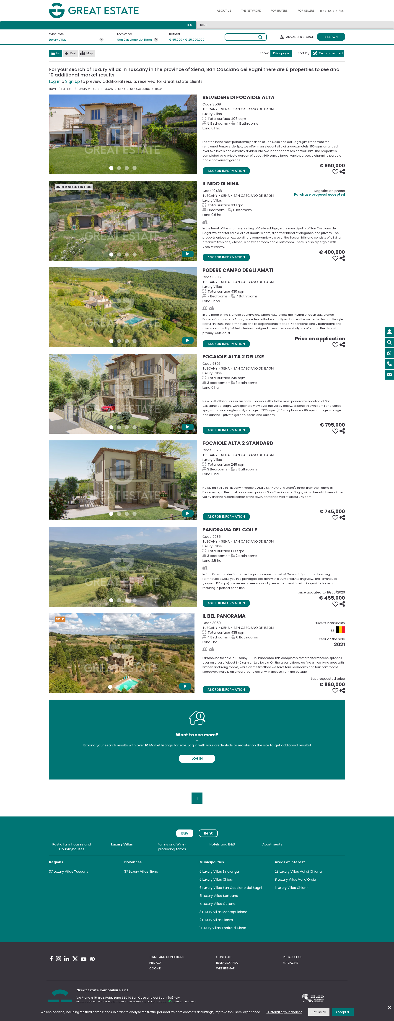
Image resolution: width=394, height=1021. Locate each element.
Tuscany (107, 89)
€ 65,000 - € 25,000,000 (184, 39)
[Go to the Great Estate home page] (103, 10)
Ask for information (226, 170)
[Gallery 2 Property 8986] (119, 341)
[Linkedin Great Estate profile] (66, 958)
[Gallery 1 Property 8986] (111, 341)
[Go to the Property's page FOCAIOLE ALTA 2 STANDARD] (123, 480)
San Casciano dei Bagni (135, 39)
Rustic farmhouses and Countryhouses (71, 846)
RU (342, 11)
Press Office (292, 957)
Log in (54, 81)
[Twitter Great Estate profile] (75, 958)
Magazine (290, 963)
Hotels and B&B (222, 844)
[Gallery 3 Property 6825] (127, 513)
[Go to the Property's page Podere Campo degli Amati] (123, 307)
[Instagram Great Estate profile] (58, 958)
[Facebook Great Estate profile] (51, 958)
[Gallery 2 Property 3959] (118, 686)
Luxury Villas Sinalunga (220, 871)
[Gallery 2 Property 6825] (119, 513)
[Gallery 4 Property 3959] (133, 686)
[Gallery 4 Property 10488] (134, 254)
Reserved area (227, 963)
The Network (251, 10)
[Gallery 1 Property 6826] (111, 427)
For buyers (279, 10)
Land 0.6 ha (273, 203)
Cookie (155, 968)
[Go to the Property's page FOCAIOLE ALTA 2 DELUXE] (123, 394)
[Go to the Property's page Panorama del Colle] (123, 567)
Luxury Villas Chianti (292, 887)
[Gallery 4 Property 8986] (134, 341)
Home (53, 89)
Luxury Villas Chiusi (217, 879)
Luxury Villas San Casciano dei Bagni (232, 887)
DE (336, 11)
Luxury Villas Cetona (219, 903)
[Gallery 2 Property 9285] (119, 600)
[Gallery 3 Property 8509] (127, 168)
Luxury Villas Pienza (217, 920)
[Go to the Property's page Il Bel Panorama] (121, 653)
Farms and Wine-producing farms (172, 846)
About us (224, 10)
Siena (121, 89)
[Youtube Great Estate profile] (84, 959)
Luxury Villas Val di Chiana (301, 871)
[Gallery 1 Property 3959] (110, 686)
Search (331, 36)
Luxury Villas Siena (143, 871)
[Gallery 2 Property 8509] (119, 168)
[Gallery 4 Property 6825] (134, 513)
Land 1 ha (273, 632)
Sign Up (72, 81)
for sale (67, 89)
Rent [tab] (203, 25)
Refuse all (319, 1012)
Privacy (155, 963)
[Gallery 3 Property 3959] (126, 686)
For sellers (306, 10)
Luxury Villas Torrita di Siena (223, 928)
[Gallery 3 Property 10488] (127, 254)
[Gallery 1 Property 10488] (111, 254)
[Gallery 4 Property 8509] (134, 168)
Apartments (272, 844)
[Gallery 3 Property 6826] (127, 427)
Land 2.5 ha (273, 548)
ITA (322, 11)
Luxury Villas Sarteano (220, 895)
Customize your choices (284, 1012)
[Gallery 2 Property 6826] (119, 427)
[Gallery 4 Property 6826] (134, 427)
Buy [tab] (189, 25)
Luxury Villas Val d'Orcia (297, 879)
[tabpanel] (197, 887)
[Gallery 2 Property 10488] (119, 254)
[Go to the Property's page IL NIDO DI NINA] (123, 221)
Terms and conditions (166, 957)
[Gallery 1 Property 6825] (111, 513)
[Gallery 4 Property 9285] (134, 600)
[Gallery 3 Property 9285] (127, 600)
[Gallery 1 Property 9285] (111, 600)
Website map (225, 968)
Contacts (224, 957)
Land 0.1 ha (273, 116)
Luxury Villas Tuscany (71, 871)
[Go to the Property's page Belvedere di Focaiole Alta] (123, 134)
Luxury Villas (57, 39)
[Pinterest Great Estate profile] (92, 958)
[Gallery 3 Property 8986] (127, 341)
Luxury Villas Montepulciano (224, 912)
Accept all (342, 1012)
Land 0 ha (273, 375)
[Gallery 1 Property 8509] (111, 168)
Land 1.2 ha (273, 289)
